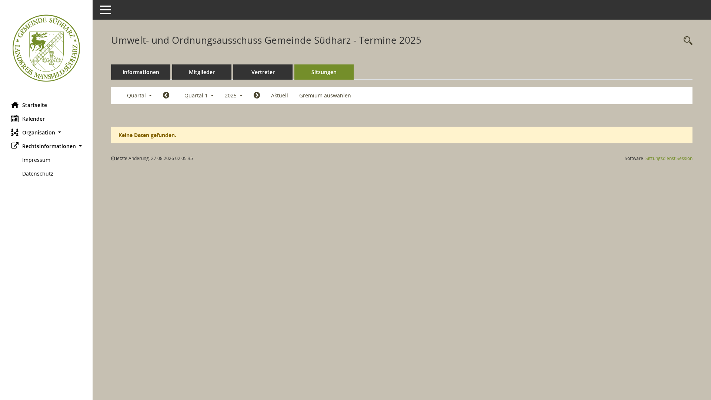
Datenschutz (37, 173)
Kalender (33, 118)
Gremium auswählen (325, 95)
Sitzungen (324, 72)
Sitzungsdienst (668, 158)
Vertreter (263, 72)
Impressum (36, 159)
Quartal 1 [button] (196, 95)
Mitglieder (202, 72)
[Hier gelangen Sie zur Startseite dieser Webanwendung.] (46, 48)
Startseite (34, 105)
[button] (46, 132)
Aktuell (279, 95)
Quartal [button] (137, 95)
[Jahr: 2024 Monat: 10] (166, 95)
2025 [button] (231, 95)
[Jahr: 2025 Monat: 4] (257, 95)
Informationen (141, 72)
